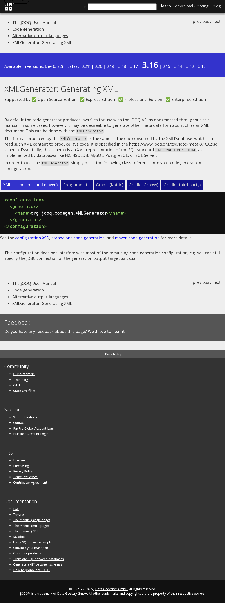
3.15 (166, 66)
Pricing (191, 6)
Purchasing (21, 466)
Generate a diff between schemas (37, 564)
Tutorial (19, 514)
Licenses (19, 460)
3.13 (190, 66)
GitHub (18, 385)
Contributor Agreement (30, 482)
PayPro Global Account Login (34, 428)
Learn (166, 6)
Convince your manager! (30, 548)
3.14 (178, 66)
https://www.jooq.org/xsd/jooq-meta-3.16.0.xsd (173, 144)
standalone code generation (78, 237)
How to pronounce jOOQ (31, 570)
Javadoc (19, 537)
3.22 (58, 66)
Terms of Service (25, 477)
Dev (48, 66)
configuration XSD (32, 237)
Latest (73, 66)
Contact (19, 422)
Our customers (24, 374)
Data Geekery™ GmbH (111, 589)
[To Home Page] (9, 10)
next (216, 21)
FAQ (16, 509)
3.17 (134, 66)
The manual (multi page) (31, 526)
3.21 (85, 66)
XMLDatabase (179, 138)
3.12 (202, 66)
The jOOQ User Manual (34, 22)
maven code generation (137, 237)
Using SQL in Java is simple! (32, 542)
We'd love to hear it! (107, 331)
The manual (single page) (31, 520)
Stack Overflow (24, 391)
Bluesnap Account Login (30, 434)
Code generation (28, 29)
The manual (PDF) (26, 531)
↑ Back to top (112, 354)
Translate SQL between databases (38, 559)
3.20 (98, 66)
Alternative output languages (40, 35)
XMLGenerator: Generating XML (42, 42)
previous (201, 21)
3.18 (122, 66)
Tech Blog (20, 380)
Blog (217, 6)
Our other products (27, 553)
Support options (25, 417)
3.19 (110, 66)
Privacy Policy (23, 471)
